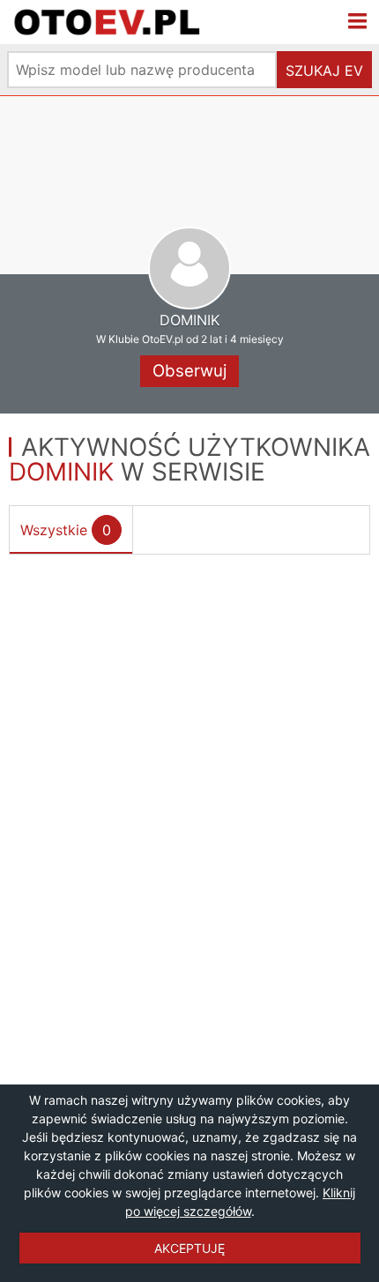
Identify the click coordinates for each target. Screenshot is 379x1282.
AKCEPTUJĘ (189, 1248)
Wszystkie (65, 530)
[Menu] (358, 22)
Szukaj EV (324, 70)
